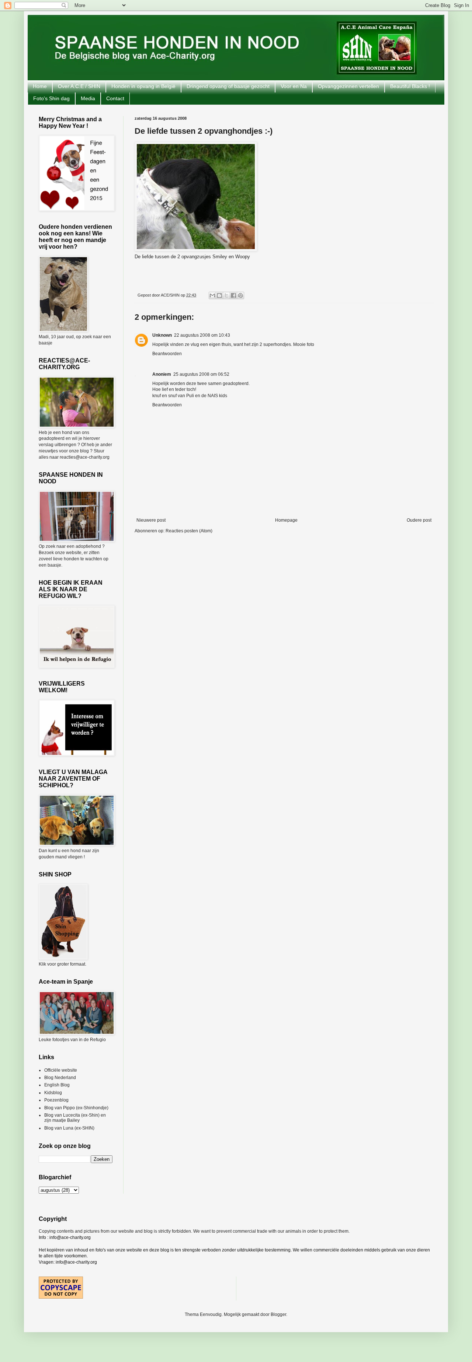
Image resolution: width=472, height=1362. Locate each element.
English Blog (57, 1085)
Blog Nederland (60, 1077)
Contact (115, 98)
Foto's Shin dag (51, 98)
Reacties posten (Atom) (189, 530)
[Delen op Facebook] (233, 295)
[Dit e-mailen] (212, 295)
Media (88, 98)
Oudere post (419, 520)
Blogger (278, 1314)
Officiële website (60, 1070)
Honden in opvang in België (143, 86)
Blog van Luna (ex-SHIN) (69, 1128)
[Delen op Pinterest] (240, 295)
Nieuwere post (151, 520)
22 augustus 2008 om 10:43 (202, 335)
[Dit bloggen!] (219, 295)
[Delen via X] (226, 295)
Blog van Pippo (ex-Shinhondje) (76, 1107)
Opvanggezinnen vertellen (348, 86)
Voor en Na (294, 86)
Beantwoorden (167, 353)
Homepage (286, 520)
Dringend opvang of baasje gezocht (228, 86)
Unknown (162, 335)
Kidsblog (53, 1092)
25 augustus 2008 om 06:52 (201, 374)
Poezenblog (56, 1100)
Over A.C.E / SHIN (79, 86)
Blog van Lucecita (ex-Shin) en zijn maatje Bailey (75, 1118)
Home (40, 86)
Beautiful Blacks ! (410, 86)
